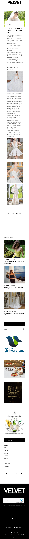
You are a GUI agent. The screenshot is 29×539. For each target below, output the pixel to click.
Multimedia (7, 458)
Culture (6, 448)
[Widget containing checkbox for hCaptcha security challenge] (13, 500)
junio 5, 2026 (12, 285)
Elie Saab (18, 213)
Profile (6, 461)
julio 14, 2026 (12, 259)
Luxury (6, 455)
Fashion (6, 259)
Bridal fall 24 (11, 213)
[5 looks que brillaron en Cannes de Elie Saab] (14, 274)
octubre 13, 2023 (11, 24)
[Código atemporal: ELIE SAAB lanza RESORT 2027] (14, 249)
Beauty (6, 445)
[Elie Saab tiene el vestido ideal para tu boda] (14, 300)
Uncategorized (8, 466)
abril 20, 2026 (12, 311)
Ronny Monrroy (13, 26)
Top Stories (7, 463)
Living (6, 453)
